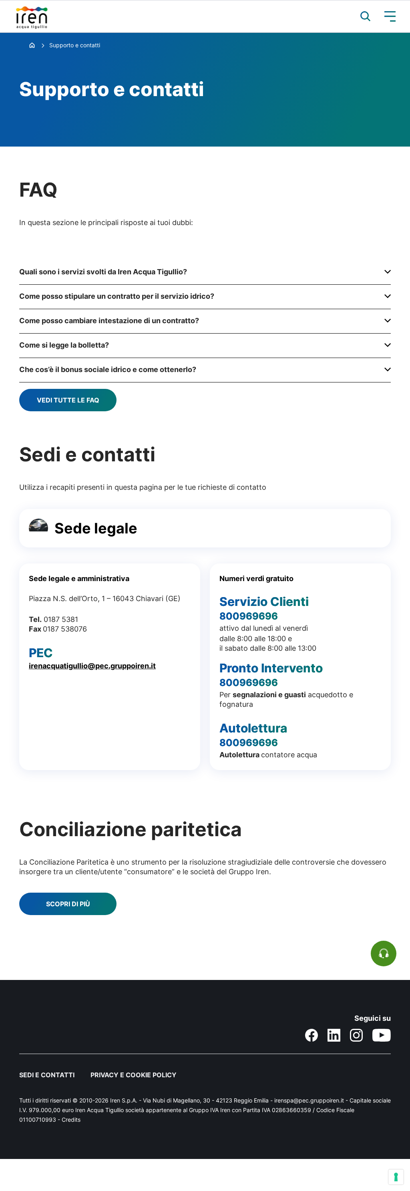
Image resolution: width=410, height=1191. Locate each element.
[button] (361, 16)
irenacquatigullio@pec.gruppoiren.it (92, 666)
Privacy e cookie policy (133, 1075)
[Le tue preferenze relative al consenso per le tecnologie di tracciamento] (396, 1177)
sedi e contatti (46, 1075)
